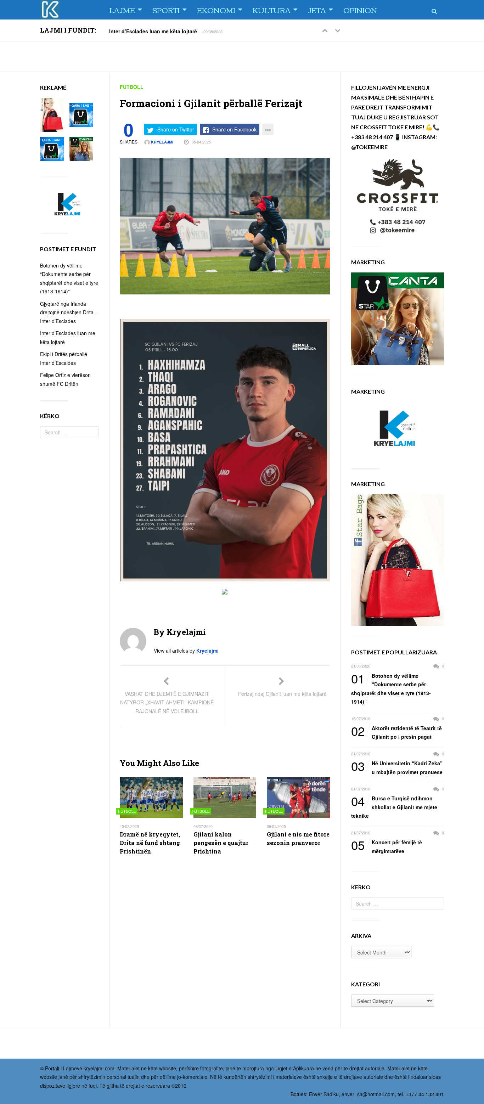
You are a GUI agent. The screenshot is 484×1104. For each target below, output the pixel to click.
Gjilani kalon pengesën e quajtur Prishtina (220, 842)
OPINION (360, 9)
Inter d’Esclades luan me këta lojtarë (153, 30)
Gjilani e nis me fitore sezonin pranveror (298, 838)
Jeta (317, 9)
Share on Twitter (175, 129)
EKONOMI (216, 9)
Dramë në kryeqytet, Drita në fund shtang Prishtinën (150, 842)
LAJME (122, 9)
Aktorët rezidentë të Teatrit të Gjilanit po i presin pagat (396, 732)
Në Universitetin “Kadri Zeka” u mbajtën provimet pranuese (397, 767)
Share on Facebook (234, 129)
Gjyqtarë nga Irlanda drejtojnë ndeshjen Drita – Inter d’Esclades (69, 312)
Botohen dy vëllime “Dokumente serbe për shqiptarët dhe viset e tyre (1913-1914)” (391, 688)
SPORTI (166, 9)
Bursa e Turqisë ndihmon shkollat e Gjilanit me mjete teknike (394, 806)
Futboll (131, 86)
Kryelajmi (161, 142)
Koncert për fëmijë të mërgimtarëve (386, 846)
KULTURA (272, 9)
